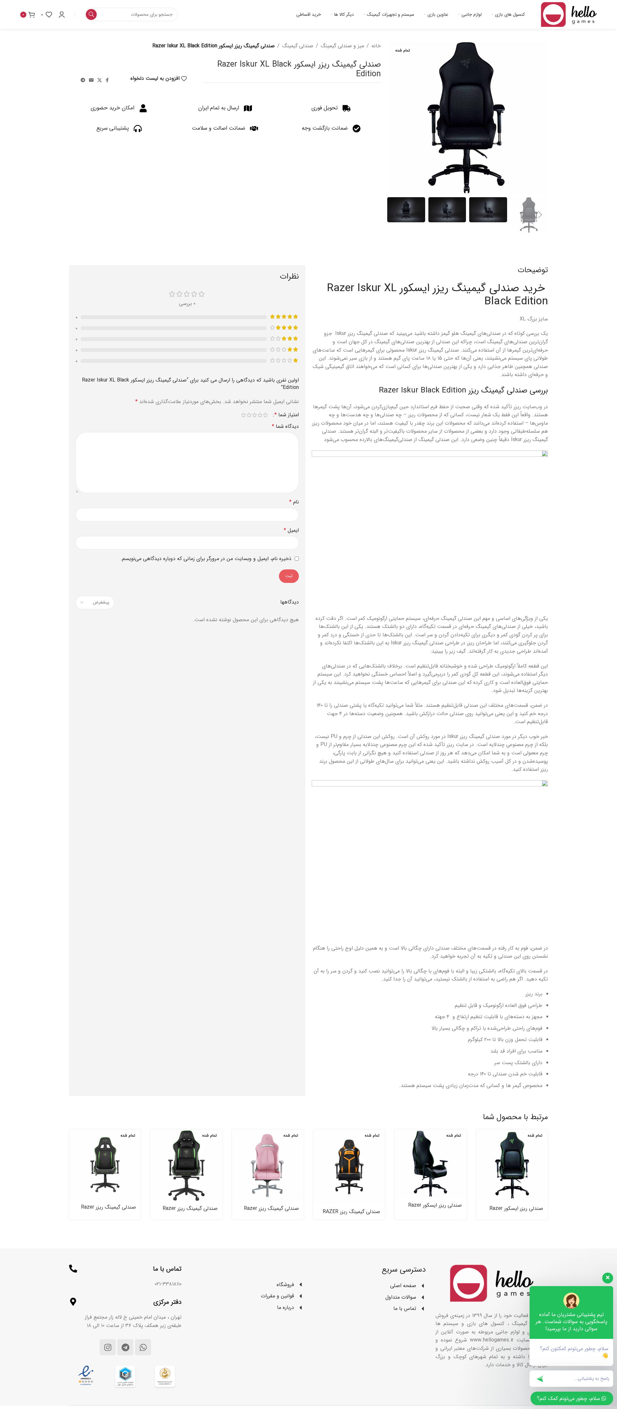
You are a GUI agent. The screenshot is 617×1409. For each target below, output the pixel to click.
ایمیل (291, 530)
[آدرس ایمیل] (91, 80)
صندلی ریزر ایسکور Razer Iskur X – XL (435, 1208)
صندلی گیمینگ (297, 46)
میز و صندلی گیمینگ (342, 46)
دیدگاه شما (285, 426)
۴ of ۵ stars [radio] (249, 415)
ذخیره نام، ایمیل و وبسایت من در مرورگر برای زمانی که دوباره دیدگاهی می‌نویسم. (206, 559)
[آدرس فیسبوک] (107, 80)
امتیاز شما (286, 415)
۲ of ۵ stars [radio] (260, 415)
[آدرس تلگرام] (83, 80)
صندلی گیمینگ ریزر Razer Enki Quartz (271, 1212)
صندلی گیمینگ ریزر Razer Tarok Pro (190, 1212)
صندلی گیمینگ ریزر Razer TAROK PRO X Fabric (108, 1210)
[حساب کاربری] (61, 14)
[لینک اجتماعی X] (99, 80)
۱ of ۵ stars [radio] (265, 415)
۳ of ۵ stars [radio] (254, 415)
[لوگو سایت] (569, 14)
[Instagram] (108, 1347)
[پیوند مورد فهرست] (247, 1285)
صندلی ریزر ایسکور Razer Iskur (516, 1212)
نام (294, 502)
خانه (376, 46)
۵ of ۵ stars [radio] (243, 415)
